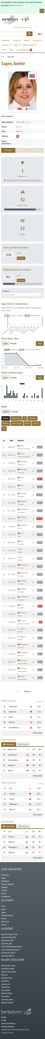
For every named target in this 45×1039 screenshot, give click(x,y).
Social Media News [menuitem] (24, 50)
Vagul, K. (11, 770)
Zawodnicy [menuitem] (5, 45)
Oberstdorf (23, 461)
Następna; (27, 691)
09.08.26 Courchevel (22, 701)
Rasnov (22, 445)
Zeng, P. (11, 799)
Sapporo (22, 628)
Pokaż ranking (21, 258)
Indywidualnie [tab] (9, 744)
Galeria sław (5, 921)
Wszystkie (6, 418)
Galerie (3, 909)
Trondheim (23, 517)
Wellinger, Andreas (7, 1002)
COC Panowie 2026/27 (8, 953)
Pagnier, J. (12, 842)
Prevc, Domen (5, 990)
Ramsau (22, 676)
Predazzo (23, 620)
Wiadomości (5, 875)
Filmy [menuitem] (4, 49)
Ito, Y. (11, 788)
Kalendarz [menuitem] (36, 40)
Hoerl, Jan (4, 975)
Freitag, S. (12, 793)
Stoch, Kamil (5, 996)
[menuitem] (40, 34)
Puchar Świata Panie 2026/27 (10, 949)
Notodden (23, 493)
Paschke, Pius (5, 987)
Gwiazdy (4, 924)
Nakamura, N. (12, 749)
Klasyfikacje (5, 881)
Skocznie (4, 890)
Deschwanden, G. (14, 727)
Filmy (3, 906)
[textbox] (22, 294)
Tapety (3, 912)
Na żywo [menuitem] (16, 40)
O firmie (3, 1020)
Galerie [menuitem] (16, 45)
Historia (3, 893)
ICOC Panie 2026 (6, 943)
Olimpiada (6, 423)
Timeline (9, 150)
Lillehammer (24, 509)
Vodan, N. (12, 852)
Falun (22, 477)
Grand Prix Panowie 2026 (9, 934)
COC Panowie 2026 (7, 940)
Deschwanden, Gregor (8, 965)
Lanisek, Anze (5, 984)
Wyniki (3, 878)
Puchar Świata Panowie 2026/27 (11, 946)
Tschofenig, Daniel (7, 999)
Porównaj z (6, 291)
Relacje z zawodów (7, 884)
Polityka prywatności (16, 5)
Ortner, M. (12, 722)
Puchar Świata (16, 418)
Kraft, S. (11, 717)
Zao (21, 549)
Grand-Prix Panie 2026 (8, 937)
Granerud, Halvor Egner (8, 971)
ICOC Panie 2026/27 (7, 956)
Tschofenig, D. (13, 706)
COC (4, 429)
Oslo (21, 541)
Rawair (27, 423)
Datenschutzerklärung (8, 1023)
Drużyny (3, 918)
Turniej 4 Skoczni (17, 423)
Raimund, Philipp (6, 993)
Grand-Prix (36, 423)
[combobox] (22, 294)
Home (2, 57)
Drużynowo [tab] (25, 744)
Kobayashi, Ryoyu (6, 978)
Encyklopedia (5, 896)
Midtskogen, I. (13, 804)
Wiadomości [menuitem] (6, 40)
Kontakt (3, 1017)
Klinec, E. (12, 809)
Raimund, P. (12, 711)
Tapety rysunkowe (7, 915)
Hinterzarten (24, 565)
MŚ (24, 418)
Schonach (23, 660)
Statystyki (4, 887)
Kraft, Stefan (5, 981)
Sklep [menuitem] (11, 49)
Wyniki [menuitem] (26, 40)
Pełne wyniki (37, 733)
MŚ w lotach (32, 418)
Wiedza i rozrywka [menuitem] (29, 45)
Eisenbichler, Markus (7, 968)
